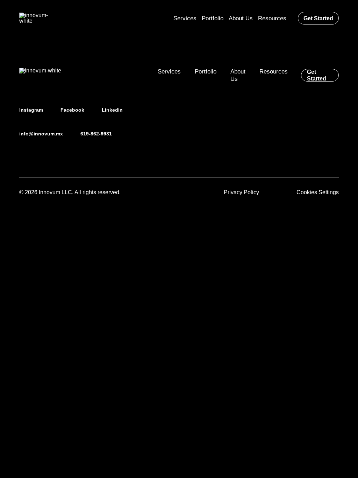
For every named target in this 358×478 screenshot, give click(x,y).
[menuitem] (184, 18)
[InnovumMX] (39, 18)
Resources (273, 71)
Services (169, 71)
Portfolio (205, 71)
